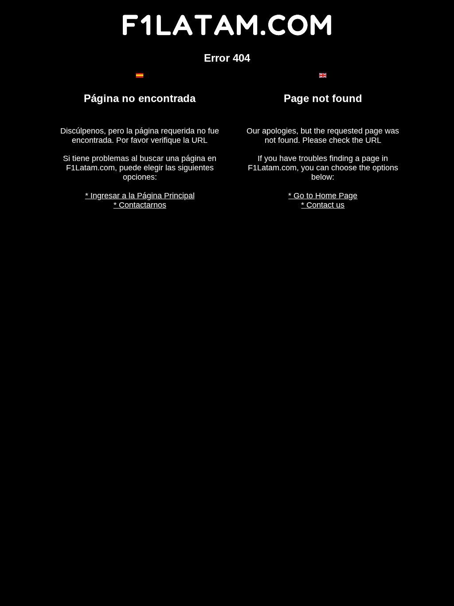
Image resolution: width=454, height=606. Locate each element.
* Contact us (322, 205)
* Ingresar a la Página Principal (140, 195)
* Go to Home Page (322, 195)
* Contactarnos (140, 205)
